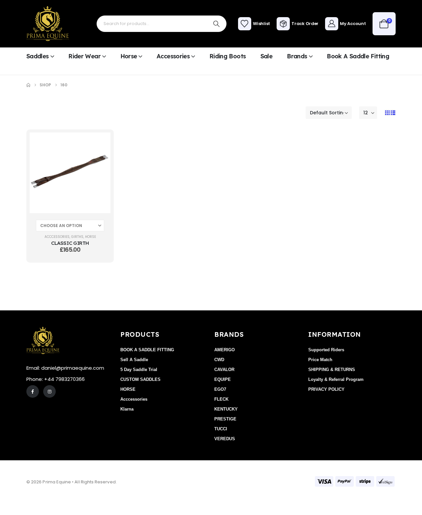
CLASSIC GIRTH (70, 243)
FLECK (221, 399)
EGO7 (220, 389)
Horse (128, 56)
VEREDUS (224, 438)
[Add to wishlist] (100, 159)
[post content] (70, 172)
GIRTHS (77, 236)
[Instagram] (49, 391)
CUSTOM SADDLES (140, 379)
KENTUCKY (226, 409)
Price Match (320, 359)
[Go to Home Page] (28, 85)
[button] (387, 112)
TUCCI (220, 428)
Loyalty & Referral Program (336, 379)
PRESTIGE (225, 418)
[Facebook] (32, 391)
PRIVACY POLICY (326, 389)
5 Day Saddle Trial (138, 369)
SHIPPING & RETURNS (331, 369)
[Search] (216, 24)
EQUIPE (222, 379)
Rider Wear (84, 56)
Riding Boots (227, 56)
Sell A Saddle (134, 359)
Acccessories (57, 236)
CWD (219, 359)
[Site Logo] (47, 23)
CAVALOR (224, 369)
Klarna (127, 409)
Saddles (37, 56)
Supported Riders (326, 349)
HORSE (90, 236)
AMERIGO (224, 349)
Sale (266, 56)
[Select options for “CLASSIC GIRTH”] (100, 142)
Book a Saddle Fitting (358, 56)
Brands (297, 56)
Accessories (173, 56)
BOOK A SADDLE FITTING (147, 349)
